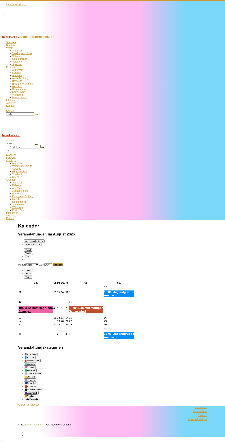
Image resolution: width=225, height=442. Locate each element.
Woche (28, 253)
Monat (28, 250)
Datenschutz (200, 411)
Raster (34, 241)
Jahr (41, 264)
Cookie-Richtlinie (197, 419)
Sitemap (202, 415)
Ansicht (28, 404)
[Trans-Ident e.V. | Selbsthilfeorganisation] (19, 33)
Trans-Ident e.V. (35, 424)
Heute (28, 274)
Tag (27, 256)
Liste (32, 244)
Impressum (201, 407)
